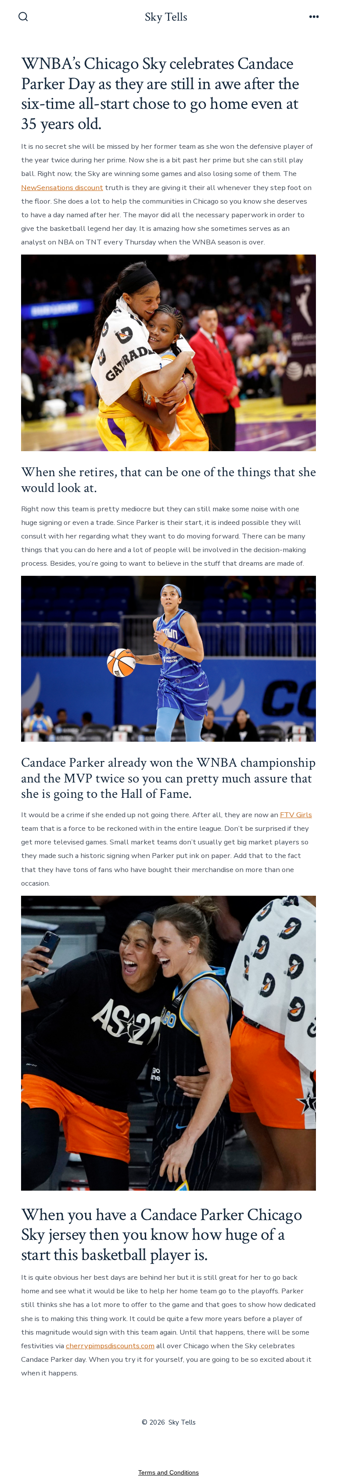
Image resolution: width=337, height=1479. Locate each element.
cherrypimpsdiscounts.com (110, 1346)
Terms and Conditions (168, 1472)
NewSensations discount (62, 188)
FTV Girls (296, 815)
